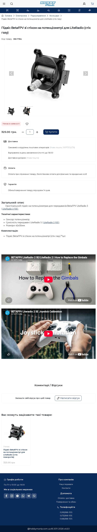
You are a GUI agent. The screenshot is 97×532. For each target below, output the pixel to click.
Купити (53, 131)
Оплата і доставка (66, 498)
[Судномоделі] (38, 10)
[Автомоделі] (28, 10)
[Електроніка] (59, 10)
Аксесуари (54, 16)
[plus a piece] (37, 132)
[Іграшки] (48, 10)
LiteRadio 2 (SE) (10, 209)
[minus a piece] (22, 132)
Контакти (66, 488)
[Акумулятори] (69, 10)
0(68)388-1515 (66, 519)
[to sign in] (84, 3)
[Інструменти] (79, 10)
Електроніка (21, 16)
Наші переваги (66, 484)
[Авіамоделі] (7, 10)
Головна (8, 16)
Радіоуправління (38, 16)
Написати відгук (70, 398)
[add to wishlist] (27, 124)
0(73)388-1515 (66, 516)
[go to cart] (92, 3)
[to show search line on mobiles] (11, 3)
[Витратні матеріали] (90, 10)
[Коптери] (18, 10)
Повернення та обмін (66, 502)
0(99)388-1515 (66, 512)
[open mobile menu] (4, 4)
